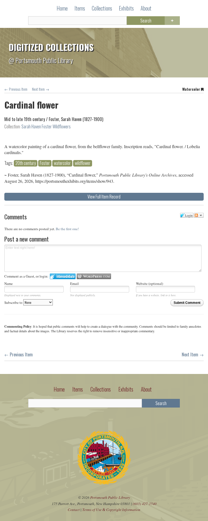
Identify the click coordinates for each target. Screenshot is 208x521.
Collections (102, 8)
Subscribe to (13, 302)
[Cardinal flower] (104, 135)
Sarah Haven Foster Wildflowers (46, 126)
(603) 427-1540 (145, 503)
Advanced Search (172, 20)
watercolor (62, 163)
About (146, 8)
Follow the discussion (199, 215)
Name (8, 283)
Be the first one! (67, 228)
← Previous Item (15, 89)
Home (62, 8)
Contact (74, 509)
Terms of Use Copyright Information (111, 509)
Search (145, 20)
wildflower (82, 163)
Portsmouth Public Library (110, 497)
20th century (25, 163)
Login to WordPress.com (94, 276)
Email (74, 283)
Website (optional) (149, 283)
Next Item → (40, 89)
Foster (45, 163)
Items (79, 8)
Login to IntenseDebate (63, 276)
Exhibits (126, 8)
